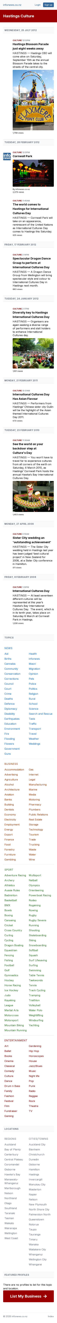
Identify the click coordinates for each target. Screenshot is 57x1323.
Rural (32, 698)
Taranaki (9, 1213)
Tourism (34, 834)
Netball (33, 880)
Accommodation (14, 769)
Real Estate (35, 819)
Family (8, 1091)
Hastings (20, 53)
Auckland (10, 1144)
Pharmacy (35, 804)
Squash (33, 955)
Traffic (33, 723)
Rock (32, 1101)
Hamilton (34, 1169)
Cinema (8, 1061)
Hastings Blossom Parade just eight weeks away (31, 46)
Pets (31, 678)
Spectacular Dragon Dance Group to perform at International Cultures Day (32, 263)
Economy (10, 814)
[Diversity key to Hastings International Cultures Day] (33, 353)
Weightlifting (36, 1015)
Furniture (10, 854)
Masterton (35, 1189)
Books (8, 1056)
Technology (36, 829)
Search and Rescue (40, 713)
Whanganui (35, 1254)
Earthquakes (11, 718)
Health (33, 653)
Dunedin (34, 1159)
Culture (17, 40)
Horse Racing (12, 985)
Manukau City (37, 1184)
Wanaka (33, 1244)
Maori (32, 663)
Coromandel (11, 1164)
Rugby (33, 915)
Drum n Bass (12, 1086)
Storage (33, 824)
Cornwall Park (22, 156)
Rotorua (34, 1224)
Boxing (8, 915)
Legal (32, 779)
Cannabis (10, 663)
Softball (33, 950)
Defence (9, 703)
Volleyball (34, 1005)
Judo (7, 995)
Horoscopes (36, 1056)
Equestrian (10, 950)
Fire (6, 733)
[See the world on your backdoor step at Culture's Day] (33, 496)
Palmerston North (40, 1214)
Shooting (34, 930)
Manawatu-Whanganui (11, 1181)
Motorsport (11, 1020)
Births (7, 658)
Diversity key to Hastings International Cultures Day (31, 315)
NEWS (8, 648)
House (33, 1061)
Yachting (34, 1025)
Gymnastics (11, 975)
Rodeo (33, 900)
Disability (9, 713)
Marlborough (12, 1188)
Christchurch (36, 1154)
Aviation (9, 794)
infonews (34, 658)
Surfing (33, 965)
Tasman (9, 1218)
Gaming (8, 1116)
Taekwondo (36, 980)
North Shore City (39, 1209)
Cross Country (13, 930)
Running (34, 925)
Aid (6, 653)
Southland (10, 1208)
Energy (8, 829)
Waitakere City (37, 1249)
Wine (32, 859)
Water (32, 854)
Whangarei (35, 1264)
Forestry (9, 849)
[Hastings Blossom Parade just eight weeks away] (33, 100)
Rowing (33, 910)
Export (8, 834)
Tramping (34, 995)
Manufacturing (38, 784)
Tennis (33, 985)
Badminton (10, 895)
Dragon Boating (13, 945)
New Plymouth (38, 1204)
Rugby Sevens (37, 920)
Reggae (33, 1096)
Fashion (9, 1096)
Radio (32, 1091)
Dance (8, 1081)
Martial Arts (11, 1010)
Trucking (34, 844)
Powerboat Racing (40, 895)
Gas (31, 769)
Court (7, 688)
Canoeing (10, 920)
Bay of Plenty (12, 1149)
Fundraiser (10, 1111)
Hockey (9, 980)
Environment (12, 728)
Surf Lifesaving (38, 960)
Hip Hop (34, 1051)
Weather (34, 738)
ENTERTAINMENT (15, 1040)
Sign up (48, 4)
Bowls (8, 910)
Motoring (34, 799)
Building (9, 804)
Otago (8, 1203)
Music (32, 1071)
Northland (10, 1198)
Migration (34, 668)
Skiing (32, 940)
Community (11, 668)
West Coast (11, 1238)
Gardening (35, 1046)
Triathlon (34, 1000)
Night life (34, 1076)
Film (6, 1106)
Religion (33, 693)
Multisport (35, 875)
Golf (7, 970)
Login (38, 4)
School (33, 703)
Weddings (34, 743)
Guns (7, 753)
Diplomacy (10, 708)
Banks (8, 799)
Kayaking (9, 1000)
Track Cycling (37, 990)
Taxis (32, 718)
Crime (7, 693)
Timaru (33, 1239)
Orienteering (36, 890)
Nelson (8, 1193)
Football (9, 965)
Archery (9, 880)
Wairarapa (10, 1228)
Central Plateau (13, 1159)
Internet (33, 774)
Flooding (9, 738)
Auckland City (37, 1144)
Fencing (9, 955)
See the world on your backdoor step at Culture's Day (28, 448)
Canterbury (11, 1154)
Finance (9, 839)
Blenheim (34, 1149)
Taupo (33, 1229)
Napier (33, 1194)
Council (8, 683)
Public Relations (38, 814)
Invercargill (35, 1179)
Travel (32, 733)
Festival (8, 1101)
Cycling (8, 940)
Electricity (10, 819)
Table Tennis (36, 975)
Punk (32, 1086)
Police (32, 683)
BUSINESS (11, 763)
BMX (7, 905)
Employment (11, 824)
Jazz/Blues (35, 1066)
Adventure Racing (15, 875)
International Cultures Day (31, 591)
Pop (31, 1081)
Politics (33, 688)
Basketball (10, 900)
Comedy (9, 1071)
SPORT (8, 869)
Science (33, 708)
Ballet (7, 1051)
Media (32, 794)
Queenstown (36, 1219)
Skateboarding (37, 935)
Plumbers (34, 809)
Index (51, 1316)
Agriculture (11, 779)
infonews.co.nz (12, 4)
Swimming (35, 970)
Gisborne (9, 1169)
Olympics (34, 885)
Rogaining (35, 905)
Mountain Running (15, 1030)
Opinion (33, 673)
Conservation (12, 673)
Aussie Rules (12, 890)
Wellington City (38, 1259)
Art (6, 1046)
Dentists (9, 809)
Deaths (8, 698)
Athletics (9, 885)
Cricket (8, 925)
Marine (33, 789)
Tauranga (34, 1234)
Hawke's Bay (12, 1174)
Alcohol (9, 784)
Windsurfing (36, 1020)
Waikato (9, 1223)
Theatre (33, 1106)
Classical (9, 1066)
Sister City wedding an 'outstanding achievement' (32, 540)
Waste (32, 849)
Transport (35, 728)
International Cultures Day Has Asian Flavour (31, 396)
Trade (32, 839)
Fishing (8, 960)
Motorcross (11, 1015)
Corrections (11, 678)
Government (11, 748)
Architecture (11, 789)
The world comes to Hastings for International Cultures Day (31, 209)
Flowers (9, 743)
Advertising (11, 774)
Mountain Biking (14, 1025)
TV (30, 1111)
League (8, 1005)
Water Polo (35, 1010)
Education (10, 723)
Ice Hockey (11, 990)
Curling (8, 935)
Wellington (10, 1233)
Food (7, 844)
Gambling (10, 859)
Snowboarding (37, 945)
